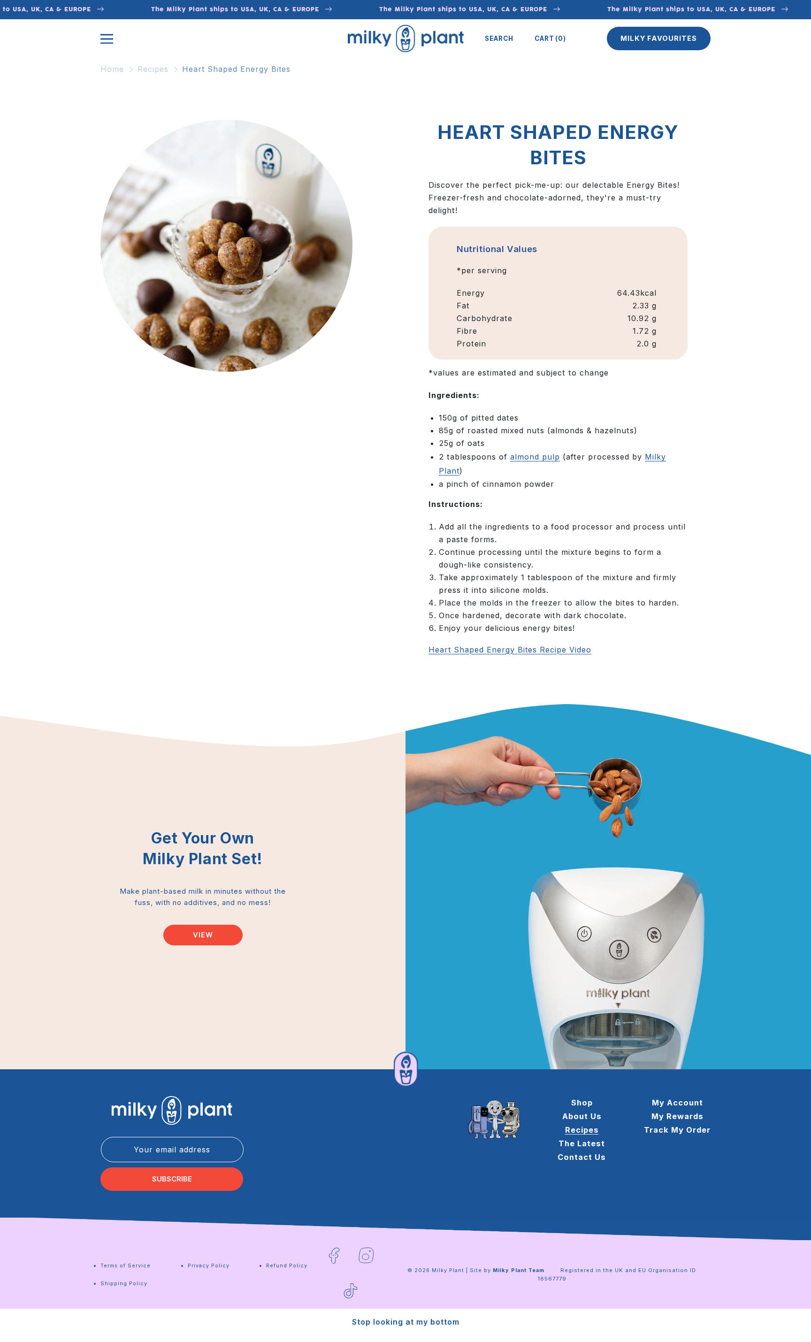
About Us (582, 1116)
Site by (507, 1270)
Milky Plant (448, 1270)
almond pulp (535, 456)
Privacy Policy (209, 1265)
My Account (677, 1102)
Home (112, 69)
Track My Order (677, 1130)
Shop (582, 1102)
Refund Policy (286, 1265)
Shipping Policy (123, 1283)
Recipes (153, 69)
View (203, 935)
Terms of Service (125, 1265)
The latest (582, 1143)
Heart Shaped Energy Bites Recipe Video (509, 649)
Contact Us (582, 1157)
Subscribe (172, 1179)
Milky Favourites (658, 38)
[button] (499, 38)
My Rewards (677, 1116)
